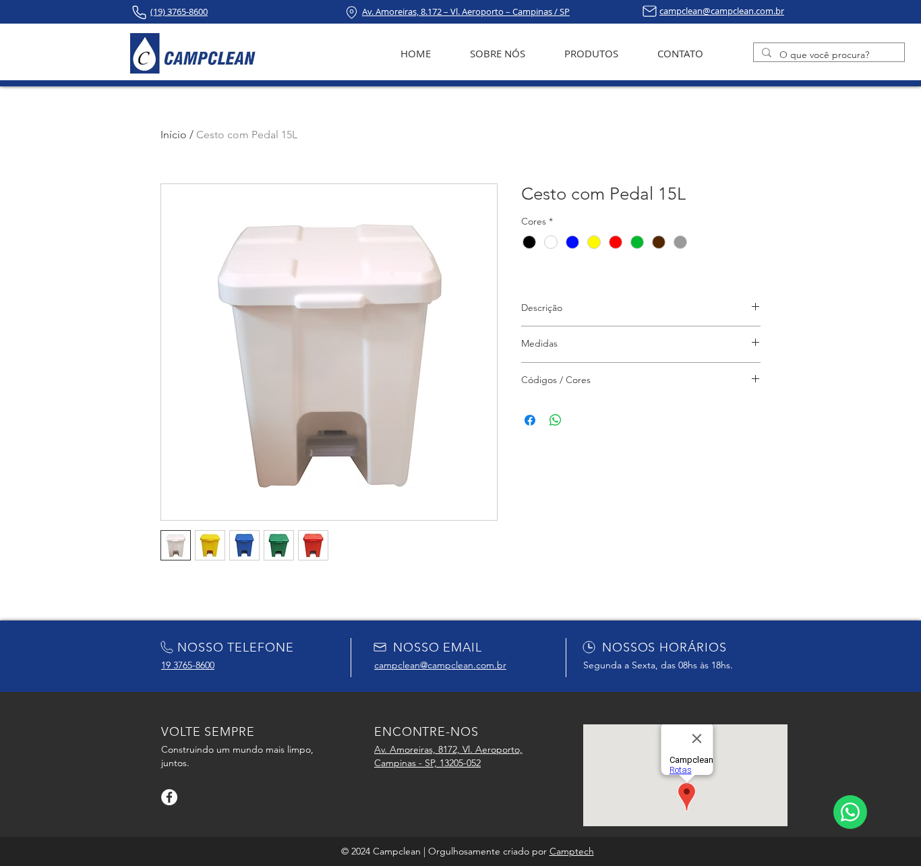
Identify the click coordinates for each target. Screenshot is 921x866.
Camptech (571, 851)
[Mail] (650, 11)
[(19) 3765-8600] (139, 12)
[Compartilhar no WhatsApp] (555, 420)
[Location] (352, 12)
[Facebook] (169, 797)
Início (173, 134)
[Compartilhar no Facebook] (530, 420)
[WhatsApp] (850, 812)
